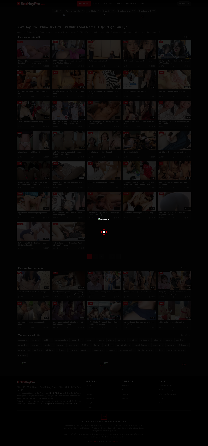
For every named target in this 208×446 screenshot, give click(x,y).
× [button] (104, 232)
